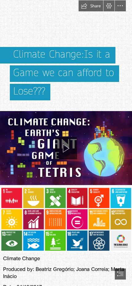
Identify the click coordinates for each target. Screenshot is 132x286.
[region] (66, 148)
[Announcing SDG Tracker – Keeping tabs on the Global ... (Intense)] (66, 219)
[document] (66, 143)
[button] (91, 5)
